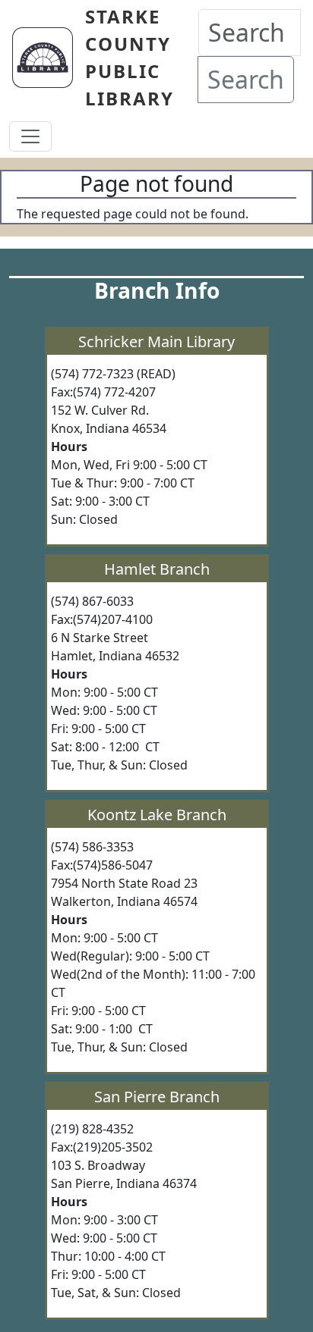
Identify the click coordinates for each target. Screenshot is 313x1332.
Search (245, 79)
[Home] (48, 57)
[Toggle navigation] (30, 136)
